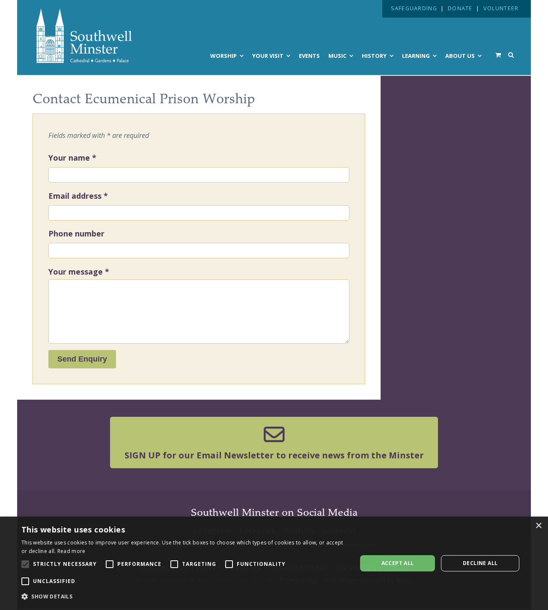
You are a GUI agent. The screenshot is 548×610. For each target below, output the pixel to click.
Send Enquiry (82, 359)
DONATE (460, 8)
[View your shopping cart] (498, 55)
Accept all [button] (397, 563)
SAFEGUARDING (414, 8)
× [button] (538, 526)
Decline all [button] (480, 563)
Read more (71, 551)
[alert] (274, 563)
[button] (184, 597)
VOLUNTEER (500, 8)
